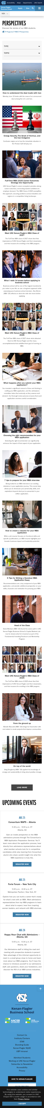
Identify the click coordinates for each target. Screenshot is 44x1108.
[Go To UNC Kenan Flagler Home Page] (22, 1003)
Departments (27, 3)
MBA (16, 32)
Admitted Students (22, 1058)
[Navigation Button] (39, 8)
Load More (22, 787)
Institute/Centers (22, 1038)
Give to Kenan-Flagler (22, 1079)
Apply (20, 8)
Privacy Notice (23, 1099)
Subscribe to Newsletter (22, 1064)
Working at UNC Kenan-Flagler (22, 1061)
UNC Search (38, 3)
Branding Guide (22, 1045)
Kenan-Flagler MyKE (22, 1048)
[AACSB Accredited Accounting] (32, 1021)
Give (27, 8)
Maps (19, 3)
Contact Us (22, 1035)
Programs (10, 32)
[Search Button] (33, 8)
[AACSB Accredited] (12, 1020)
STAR (22, 1042)
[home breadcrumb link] (3, 32)
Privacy (22, 1071)
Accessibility (11, 3)
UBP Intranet (22, 1051)
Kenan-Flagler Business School (6, 8)
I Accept (22, 1104)
